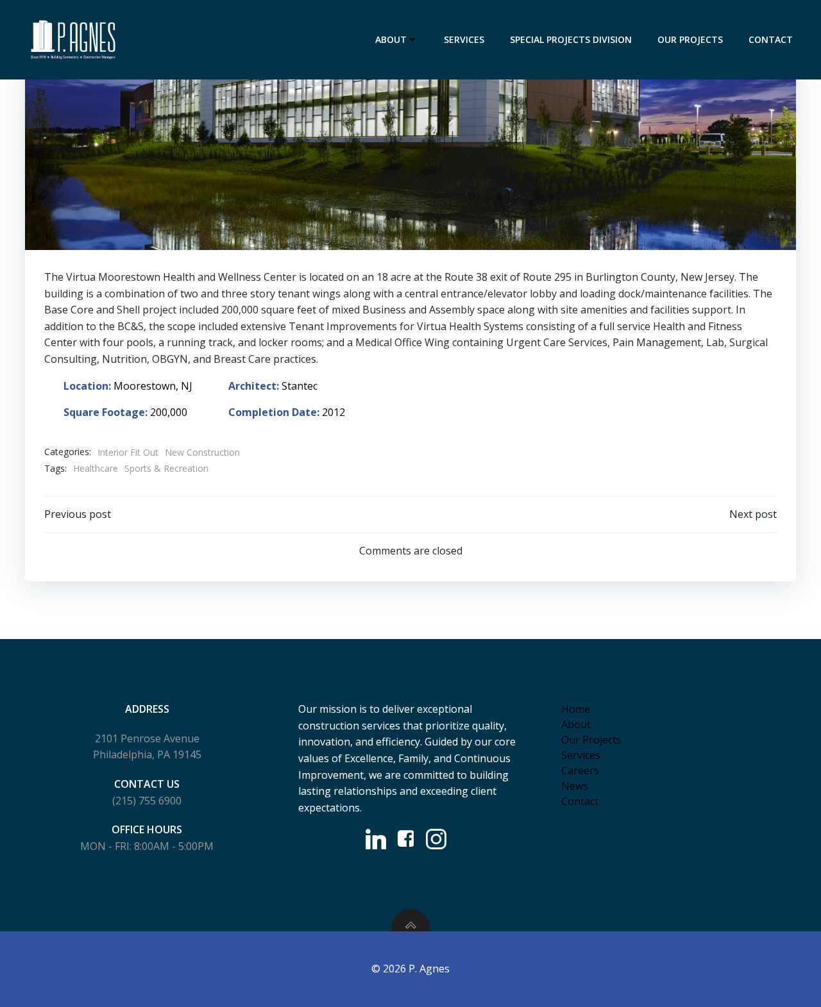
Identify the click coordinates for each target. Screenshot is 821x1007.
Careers (580, 770)
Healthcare (95, 468)
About (391, 39)
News (574, 786)
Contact (771, 39)
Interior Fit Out (127, 452)
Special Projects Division (571, 39)
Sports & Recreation (166, 468)
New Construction (202, 452)
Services (464, 39)
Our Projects (690, 39)
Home (575, 709)
